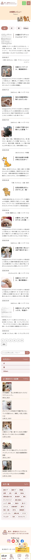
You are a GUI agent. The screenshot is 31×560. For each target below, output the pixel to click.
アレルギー (6, 517)
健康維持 (21, 510)
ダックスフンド (7, 500)
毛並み (22, 493)
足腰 (4, 493)
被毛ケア (5, 490)
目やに (14, 510)
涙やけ (22, 506)
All (4, 28)
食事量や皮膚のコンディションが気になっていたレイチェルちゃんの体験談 (14, 472)
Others (26, 28)
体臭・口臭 (6, 510)
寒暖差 (21, 490)
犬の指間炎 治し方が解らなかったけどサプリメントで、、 (14, 394)
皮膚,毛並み (18, 500)
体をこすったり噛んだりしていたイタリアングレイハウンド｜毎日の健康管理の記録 (14, 452)
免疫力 (17, 503)
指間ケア (13, 490)
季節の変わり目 (7, 496)
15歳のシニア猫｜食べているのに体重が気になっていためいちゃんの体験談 (14, 433)
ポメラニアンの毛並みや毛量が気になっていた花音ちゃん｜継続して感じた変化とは (14, 413)
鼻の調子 (17, 496)
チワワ (24, 513)
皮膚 (16, 493)
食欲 (24, 496)
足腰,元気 (16, 513)
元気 (10, 493)
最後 (4, 344)
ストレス (5, 506)
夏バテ (23, 503)
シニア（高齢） (7, 503)
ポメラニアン (21, 517)
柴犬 (14, 517)
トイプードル (7, 513)
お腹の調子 (14, 506)
